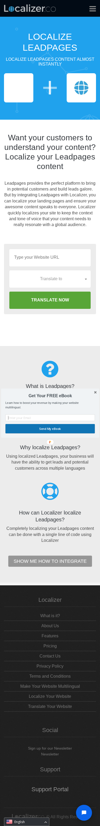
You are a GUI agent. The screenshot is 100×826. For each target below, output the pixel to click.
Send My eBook (50, 429)
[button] (50, 396)
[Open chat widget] (84, 813)
